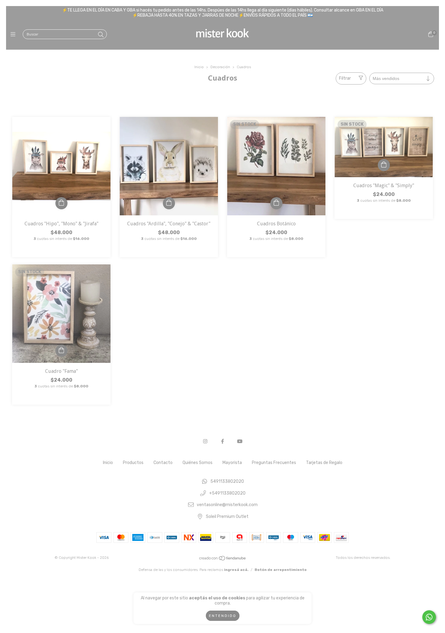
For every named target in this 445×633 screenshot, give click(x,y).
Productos (133, 462)
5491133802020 (227, 481)
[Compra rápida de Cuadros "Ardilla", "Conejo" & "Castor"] (169, 203)
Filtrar (345, 78)
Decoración (220, 67)
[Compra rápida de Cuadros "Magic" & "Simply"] (384, 165)
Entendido (222, 616)
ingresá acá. (236, 570)
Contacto (163, 462)
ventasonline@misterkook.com (227, 505)
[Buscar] (100, 34)
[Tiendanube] (223, 559)
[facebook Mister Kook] (222, 441)
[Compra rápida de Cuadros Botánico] (276, 203)
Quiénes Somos (198, 462)
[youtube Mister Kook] (240, 441)
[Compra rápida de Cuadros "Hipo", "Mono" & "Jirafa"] (61, 203)
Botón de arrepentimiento (281, 570)
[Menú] (14, 34)
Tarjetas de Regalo (324, 462)
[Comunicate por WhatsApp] (429, 617)
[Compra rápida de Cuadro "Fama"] (61, 351)
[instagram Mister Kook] (205, 441)
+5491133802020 (227, 493)
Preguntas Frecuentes (274, 462)
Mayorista (232, 462)
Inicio (199, 67)
